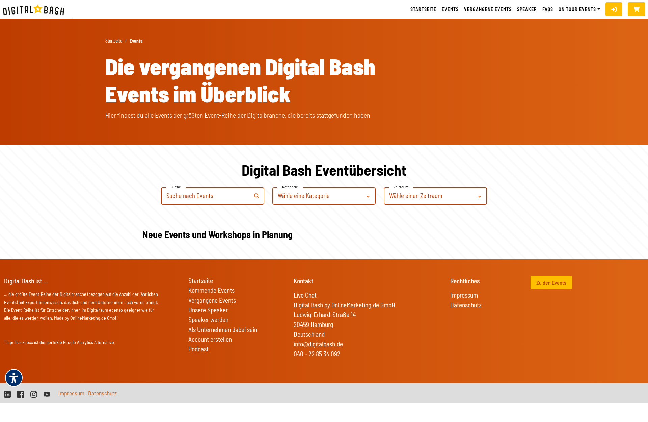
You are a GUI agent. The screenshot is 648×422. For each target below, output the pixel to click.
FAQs (547, 9)
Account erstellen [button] (210, 339)
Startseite (423, 9)
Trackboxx (24, 342)
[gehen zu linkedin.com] (7, 393)
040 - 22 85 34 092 (317, 354)
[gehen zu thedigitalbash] (20, 393)
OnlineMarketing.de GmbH (94, 318)
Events (450, 9)
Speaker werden (208, 319)
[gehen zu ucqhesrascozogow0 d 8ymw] (47, 393)
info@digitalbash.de (318, 344)
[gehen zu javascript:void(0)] (636, 9)
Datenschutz (466, 305)
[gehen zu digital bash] (33, 393)
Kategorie (290, 186)
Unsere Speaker (208, 310)
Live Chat (305, 295)
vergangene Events (488, 9)
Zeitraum (401, 186)
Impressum (464, 295)
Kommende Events (211, 290)
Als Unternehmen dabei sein (222, 329)
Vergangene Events (212, 300)
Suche (176, 186)
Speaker (527, 9)
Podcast (198, 349)
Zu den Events (551, 282)
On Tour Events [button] (577, 9)
